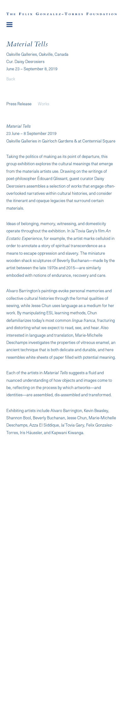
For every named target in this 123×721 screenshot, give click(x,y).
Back (10, 79)
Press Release (19, 104)
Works (43, 104)
